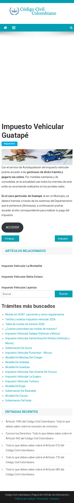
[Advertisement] (37, 78)
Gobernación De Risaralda (20, 390)
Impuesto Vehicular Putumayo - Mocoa (28, 352)
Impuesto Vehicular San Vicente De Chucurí (31, 371)
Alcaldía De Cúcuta (16, 395)
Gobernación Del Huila (18, 400)
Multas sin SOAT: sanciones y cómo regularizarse (34, 314)
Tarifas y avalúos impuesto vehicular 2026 (30, 319)
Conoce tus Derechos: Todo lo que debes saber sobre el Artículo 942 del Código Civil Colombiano (39, 436)
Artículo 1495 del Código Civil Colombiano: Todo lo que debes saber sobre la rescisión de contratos (38, 424)
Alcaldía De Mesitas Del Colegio (24, 357)
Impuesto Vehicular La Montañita (22, 265)
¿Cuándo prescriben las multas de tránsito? (31, 328)
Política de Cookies (25, 499)
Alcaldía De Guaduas (17, 367)
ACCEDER (12, 227)
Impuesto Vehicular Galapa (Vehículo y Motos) (32, 333)
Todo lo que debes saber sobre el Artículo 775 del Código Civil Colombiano (35, 460)
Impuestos (9, 143)
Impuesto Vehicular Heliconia (65, 238)
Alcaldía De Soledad (17, 362)
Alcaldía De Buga (15, 386)
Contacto (54, 499)
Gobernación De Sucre (18, 347)
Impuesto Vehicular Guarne (12, 238)
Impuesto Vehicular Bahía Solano (22, 276)
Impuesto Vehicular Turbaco (22, 381)
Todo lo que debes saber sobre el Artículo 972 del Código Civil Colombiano (35, 448)
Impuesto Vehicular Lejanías (19, 287)
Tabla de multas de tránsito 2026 (25, 324)
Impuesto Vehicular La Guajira (23, 376)
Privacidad (42, 499)
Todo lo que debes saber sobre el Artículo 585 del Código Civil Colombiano (35, 472)
